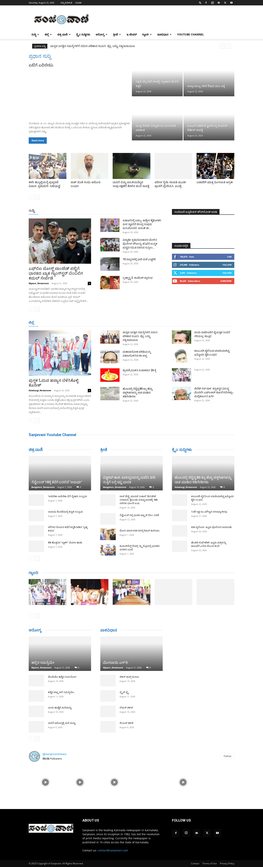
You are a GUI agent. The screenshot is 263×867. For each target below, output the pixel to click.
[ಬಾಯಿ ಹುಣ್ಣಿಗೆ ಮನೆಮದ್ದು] (36, 711)
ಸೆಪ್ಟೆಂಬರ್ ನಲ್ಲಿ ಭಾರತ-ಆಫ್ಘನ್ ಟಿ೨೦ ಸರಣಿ (139, 515)
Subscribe (226, 280)
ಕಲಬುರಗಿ (103, 322)
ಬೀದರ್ (214, 322)
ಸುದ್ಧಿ (33, 34)
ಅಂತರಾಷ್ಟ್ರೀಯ (116, 210)
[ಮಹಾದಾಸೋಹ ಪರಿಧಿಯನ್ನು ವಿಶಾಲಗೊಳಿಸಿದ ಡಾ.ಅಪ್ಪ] (110, 356)
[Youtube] (231, 2)
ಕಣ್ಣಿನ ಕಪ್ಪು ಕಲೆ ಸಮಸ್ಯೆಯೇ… (61, 692)
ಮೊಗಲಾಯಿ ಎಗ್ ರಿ (115, 663)
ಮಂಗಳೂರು (77, 322)
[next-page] (37, 197)
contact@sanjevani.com (113, 850)
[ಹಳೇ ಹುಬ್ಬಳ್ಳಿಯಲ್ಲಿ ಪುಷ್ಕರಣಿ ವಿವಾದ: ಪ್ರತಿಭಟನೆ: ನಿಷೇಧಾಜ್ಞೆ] (47, 166)
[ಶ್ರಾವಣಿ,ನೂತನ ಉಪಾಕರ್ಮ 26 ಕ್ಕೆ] (110, 375)
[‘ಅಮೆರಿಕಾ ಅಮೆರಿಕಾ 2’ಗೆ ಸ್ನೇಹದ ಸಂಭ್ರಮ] (36, 500)
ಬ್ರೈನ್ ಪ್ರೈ (124, 692)
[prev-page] (31, 197)
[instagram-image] (45, 782)
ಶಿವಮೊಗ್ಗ (172, 322)
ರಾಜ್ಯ (144, 210)
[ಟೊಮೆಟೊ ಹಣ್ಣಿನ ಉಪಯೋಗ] (36, 680)
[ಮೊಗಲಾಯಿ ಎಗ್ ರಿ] (131, 653)
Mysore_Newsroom (39, 283)
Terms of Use (209, 863)
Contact (195, 863)
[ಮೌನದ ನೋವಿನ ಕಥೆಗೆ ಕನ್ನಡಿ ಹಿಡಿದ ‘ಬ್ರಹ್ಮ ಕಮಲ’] (36, 531)
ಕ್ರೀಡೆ (115, 34)
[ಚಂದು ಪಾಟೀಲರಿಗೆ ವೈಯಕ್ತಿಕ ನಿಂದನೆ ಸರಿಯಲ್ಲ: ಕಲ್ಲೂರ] (181, 337)
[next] (228, 46)
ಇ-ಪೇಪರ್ (131, 34)
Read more (38, 140)
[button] (200, 2)
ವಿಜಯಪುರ (187, 322)
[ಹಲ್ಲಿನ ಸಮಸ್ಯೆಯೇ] (60, 653)
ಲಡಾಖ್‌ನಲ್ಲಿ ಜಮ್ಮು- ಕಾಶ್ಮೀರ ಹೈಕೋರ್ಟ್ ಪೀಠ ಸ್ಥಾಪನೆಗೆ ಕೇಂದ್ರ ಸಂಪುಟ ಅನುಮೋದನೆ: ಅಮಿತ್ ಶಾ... (142, 224)
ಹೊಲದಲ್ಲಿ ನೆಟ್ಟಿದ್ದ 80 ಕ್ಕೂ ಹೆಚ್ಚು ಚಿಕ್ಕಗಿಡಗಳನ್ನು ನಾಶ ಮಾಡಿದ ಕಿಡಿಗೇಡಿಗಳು (137, 392)
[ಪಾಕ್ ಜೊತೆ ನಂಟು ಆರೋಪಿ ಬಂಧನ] (89, 166)
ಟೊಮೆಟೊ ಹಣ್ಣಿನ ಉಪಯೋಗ (62, 676)
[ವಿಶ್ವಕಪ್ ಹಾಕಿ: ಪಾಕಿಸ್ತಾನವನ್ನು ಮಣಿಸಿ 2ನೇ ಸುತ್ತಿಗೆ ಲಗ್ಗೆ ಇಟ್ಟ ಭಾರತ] (131, 473)
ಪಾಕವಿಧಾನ (162, 34)
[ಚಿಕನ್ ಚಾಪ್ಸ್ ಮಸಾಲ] (108, 681)
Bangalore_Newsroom (43, 487)
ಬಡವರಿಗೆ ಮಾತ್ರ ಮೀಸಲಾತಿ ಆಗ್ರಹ (215, 182)
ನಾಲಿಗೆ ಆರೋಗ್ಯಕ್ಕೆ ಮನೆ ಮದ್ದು (61, 723)
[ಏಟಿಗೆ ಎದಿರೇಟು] (80, 93)
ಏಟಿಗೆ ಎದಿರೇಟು (41, 65)
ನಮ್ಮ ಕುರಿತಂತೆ (66, 2)
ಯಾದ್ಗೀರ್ (201, 322)
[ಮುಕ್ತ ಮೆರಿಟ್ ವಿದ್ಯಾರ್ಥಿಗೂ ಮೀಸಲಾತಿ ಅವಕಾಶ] (157, 118)
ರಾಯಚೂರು (129, 322)
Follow (227, 264)
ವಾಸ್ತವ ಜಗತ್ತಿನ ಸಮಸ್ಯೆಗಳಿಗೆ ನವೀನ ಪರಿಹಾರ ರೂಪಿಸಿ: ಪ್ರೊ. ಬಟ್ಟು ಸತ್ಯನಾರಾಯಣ (140, 336)
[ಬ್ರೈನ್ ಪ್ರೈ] (108, 696)
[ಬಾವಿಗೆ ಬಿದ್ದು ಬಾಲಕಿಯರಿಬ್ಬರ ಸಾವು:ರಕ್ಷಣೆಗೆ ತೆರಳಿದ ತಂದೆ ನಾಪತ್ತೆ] (131, 166)
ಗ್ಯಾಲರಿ (145, 34)
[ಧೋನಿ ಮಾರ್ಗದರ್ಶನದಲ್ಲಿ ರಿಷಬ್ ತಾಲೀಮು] (108, 534)
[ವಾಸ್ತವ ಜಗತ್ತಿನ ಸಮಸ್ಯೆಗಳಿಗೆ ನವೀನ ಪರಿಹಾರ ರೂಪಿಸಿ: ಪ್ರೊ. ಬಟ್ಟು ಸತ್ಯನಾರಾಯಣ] (110, 337)
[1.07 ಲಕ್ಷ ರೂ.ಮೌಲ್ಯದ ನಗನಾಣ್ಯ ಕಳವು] (179, 515)
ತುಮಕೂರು (158, 322)
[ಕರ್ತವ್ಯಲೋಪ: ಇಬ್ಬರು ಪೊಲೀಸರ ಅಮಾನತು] (179, 531)
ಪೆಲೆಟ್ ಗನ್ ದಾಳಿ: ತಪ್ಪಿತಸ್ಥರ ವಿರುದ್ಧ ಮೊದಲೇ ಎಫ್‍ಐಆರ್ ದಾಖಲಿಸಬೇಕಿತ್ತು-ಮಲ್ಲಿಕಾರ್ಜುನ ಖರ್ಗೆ (214, 392)
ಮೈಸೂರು (144, 322)
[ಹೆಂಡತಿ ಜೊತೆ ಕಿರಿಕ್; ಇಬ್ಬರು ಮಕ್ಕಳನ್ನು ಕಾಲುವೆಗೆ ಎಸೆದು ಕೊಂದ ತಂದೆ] (179, 546)
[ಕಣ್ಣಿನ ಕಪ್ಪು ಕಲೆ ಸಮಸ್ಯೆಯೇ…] (36, 696)
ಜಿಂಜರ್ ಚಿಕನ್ (126, 723)
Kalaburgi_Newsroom (40, 390)
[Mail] (219, 2)
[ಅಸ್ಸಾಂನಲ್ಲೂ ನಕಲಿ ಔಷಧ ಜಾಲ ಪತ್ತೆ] (208, 74)
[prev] (222, 46)
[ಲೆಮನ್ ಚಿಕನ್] (108, 712)
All (102, 210)
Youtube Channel (190, 34)
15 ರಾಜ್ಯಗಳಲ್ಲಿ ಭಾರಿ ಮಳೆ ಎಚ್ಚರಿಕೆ (139, 259)
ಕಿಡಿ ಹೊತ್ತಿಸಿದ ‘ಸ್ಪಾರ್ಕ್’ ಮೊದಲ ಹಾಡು (65, 542)
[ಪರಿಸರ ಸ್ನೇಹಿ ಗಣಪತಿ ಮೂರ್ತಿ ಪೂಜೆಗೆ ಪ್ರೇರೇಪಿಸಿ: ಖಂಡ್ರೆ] (173, 166)
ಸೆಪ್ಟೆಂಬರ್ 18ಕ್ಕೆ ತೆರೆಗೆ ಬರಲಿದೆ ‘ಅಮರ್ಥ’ (56, 482)
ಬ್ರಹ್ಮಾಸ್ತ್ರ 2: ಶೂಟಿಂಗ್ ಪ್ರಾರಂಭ (138, 277)
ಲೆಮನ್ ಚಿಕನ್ (126, 708)
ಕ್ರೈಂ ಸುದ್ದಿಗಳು (83, 34)
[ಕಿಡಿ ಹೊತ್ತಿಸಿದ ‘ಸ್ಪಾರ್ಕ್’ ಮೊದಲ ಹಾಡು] (36, 546)
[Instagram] (212, 2)
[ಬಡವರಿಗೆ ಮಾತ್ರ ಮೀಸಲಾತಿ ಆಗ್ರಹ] (215, 166)
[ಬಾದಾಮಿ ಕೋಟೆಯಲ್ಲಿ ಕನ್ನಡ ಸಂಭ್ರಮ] (36, 515)
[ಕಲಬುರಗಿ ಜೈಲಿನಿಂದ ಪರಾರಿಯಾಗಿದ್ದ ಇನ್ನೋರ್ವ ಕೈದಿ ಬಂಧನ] (181, 355)
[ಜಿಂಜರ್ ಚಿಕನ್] (108, 727)
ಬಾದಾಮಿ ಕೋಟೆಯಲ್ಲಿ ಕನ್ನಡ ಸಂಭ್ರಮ (65, 511)
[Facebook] (206, 2)
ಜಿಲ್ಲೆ (47, 34)
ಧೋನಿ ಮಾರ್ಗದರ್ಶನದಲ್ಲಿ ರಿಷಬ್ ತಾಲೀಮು (139, 530)
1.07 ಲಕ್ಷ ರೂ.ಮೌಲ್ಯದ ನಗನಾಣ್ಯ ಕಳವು (209, 511)
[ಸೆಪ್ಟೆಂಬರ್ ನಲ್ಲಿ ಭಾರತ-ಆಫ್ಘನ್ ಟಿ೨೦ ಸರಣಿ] (108, 519)
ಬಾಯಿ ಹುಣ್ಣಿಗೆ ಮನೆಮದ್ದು (59, 707)
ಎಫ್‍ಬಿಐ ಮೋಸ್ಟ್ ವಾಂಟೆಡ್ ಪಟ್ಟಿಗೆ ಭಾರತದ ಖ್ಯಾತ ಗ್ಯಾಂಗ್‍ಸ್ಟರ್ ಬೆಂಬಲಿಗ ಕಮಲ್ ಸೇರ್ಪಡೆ (56, 273)
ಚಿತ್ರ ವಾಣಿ (62, 34)
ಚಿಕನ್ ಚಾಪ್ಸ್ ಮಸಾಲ (129, 677)
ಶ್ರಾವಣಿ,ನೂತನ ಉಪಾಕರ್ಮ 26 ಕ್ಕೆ (139, 370)
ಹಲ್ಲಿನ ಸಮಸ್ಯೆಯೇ (42, 663)
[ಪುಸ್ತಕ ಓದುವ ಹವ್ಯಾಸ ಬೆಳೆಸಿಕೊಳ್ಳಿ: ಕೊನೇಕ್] (60, 353)
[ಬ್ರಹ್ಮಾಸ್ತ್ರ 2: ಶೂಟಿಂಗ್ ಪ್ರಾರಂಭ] (110, 282)
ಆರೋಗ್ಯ (100, 34)
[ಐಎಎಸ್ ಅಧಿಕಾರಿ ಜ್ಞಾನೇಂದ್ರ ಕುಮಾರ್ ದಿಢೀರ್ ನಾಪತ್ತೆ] (208, 118)
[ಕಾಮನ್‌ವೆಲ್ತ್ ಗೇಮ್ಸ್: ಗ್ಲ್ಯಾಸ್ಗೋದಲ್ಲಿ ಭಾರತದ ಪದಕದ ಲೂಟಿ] (108, 550)
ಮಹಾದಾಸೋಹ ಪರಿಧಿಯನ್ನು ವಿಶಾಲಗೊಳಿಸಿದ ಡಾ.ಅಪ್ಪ (79, 46)
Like (229, 256)
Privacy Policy (227, 863)
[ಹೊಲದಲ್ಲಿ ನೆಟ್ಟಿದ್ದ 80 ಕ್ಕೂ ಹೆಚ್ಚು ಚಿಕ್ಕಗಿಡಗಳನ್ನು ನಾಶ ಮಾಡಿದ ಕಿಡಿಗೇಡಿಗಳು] (110, 393)
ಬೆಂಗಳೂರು (62, 322)
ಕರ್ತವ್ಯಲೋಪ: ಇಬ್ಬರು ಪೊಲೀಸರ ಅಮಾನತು (211, 527)
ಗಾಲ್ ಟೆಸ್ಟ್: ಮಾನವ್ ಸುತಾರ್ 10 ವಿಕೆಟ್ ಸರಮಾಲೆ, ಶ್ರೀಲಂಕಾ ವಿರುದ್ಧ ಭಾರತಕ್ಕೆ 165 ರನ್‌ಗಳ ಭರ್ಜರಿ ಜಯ (138, 500)
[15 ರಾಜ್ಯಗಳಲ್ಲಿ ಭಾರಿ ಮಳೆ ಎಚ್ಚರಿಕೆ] (110, 264)
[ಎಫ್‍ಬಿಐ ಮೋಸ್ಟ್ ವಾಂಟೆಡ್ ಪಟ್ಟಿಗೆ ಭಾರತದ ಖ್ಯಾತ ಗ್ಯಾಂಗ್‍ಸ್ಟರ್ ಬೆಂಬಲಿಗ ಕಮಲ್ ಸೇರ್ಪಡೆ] (60, 241)
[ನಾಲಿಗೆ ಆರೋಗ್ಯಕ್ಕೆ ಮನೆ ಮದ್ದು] (36, 727)
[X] (225, 2)
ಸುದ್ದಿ (31, 210)
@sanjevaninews (54, 754)
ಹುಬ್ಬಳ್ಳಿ (91, 322)
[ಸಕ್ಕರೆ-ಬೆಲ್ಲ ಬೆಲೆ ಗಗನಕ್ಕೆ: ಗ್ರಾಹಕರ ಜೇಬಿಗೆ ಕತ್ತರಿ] (157, 74)
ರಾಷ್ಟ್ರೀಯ (132, 210)
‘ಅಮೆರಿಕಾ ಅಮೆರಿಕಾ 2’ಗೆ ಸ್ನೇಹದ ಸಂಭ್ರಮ (67, 496)
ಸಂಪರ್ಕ (78, 2)
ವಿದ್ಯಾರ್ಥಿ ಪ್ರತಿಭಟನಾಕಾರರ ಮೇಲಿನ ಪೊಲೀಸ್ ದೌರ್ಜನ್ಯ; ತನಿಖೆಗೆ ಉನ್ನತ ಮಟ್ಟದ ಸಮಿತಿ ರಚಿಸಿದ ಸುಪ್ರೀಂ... (140, 243)
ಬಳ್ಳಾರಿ (116, 322)
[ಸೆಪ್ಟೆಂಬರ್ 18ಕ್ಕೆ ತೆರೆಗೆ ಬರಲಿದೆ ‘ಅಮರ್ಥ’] (60, 473)
